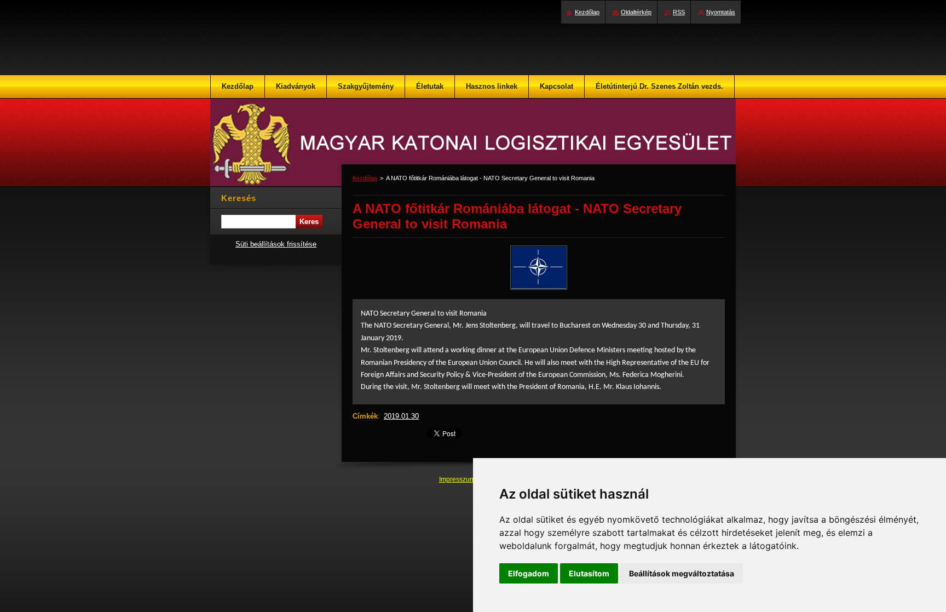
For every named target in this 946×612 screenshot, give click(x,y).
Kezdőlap (365, 178)
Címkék (365, 416)
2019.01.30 (401, 416)
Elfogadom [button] (528, 573)
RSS (679, 12)
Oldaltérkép (636, 12)
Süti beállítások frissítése (275, 244)
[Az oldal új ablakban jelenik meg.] (538, 289)
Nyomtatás (720, 12)
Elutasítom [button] (589, 573)
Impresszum (458, 479)
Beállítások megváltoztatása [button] (681, 573)
